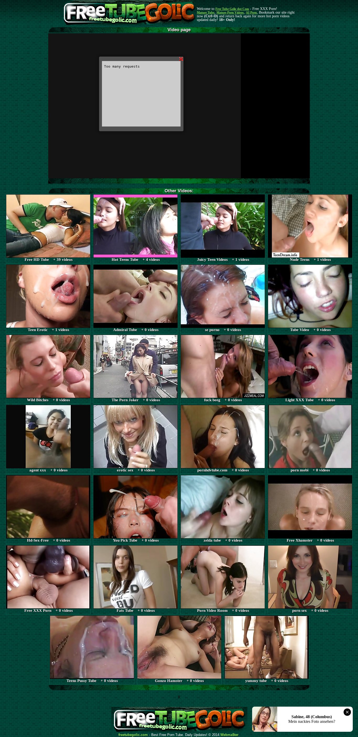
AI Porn (251, 12)
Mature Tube (205, 12)
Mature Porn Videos (230, 12)
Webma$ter (229, 735)
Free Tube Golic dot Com (232, 9)
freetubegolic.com (133, 735)
